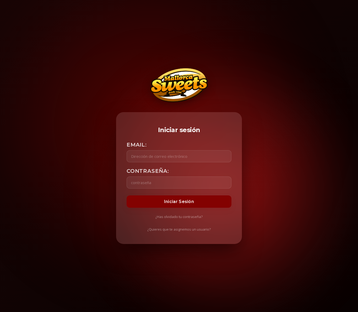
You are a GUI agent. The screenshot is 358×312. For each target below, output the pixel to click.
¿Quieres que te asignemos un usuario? (179, 229)
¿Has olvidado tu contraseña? (179, 216)
